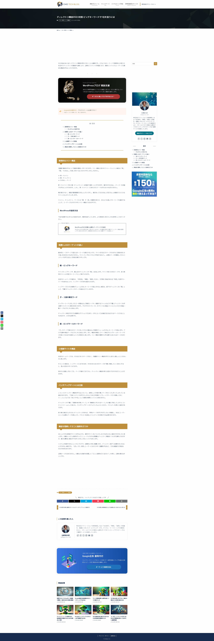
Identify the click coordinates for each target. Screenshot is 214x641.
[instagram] (86, 535)
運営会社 (113, 636)
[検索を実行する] (155, 63)
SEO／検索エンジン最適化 (64, 20)
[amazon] (92, 535)
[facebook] (81, 535)
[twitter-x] (83, 535)
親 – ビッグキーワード (74, 134)
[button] (62, 501)
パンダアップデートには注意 (73, 144)
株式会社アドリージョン (148, 4)
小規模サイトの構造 (71, 141)
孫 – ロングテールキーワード (75, 138)
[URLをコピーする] (121, 501)
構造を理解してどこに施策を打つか (75, 147)
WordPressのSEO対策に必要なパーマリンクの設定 (90, 227)
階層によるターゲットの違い (73, 132)
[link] (78, 535)
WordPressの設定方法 (74, 129)
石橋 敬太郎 (66, 535)
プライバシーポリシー (104, 636)
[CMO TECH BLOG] (68, 4)
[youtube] (89, 535)
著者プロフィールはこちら (144, 133)
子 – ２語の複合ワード (74, 136)
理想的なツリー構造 (71, 127)
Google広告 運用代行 (70, 110)
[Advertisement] (107, 49)
